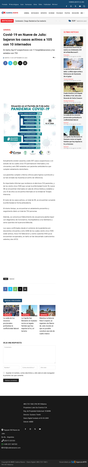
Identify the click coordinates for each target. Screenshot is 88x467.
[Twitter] (75, 6)
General (7, 30)
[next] (59, 21)
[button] (84, 6)
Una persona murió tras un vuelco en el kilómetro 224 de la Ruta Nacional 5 (73, 49)
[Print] (25, 63)
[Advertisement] (29, 83)
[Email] (20, 63)
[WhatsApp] (15, 63)
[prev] (56, 21)
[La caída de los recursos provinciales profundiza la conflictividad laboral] (11, 310)
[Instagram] (71, 6)
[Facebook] (66, 6)
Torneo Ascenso (68, 79)
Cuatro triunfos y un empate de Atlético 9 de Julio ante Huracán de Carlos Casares (73, 95)
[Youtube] (80, 6)
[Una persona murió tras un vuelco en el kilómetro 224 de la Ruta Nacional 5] (73, 41)
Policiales (66, 55)
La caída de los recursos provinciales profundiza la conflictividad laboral (11, 323)
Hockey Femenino (69, 100)
